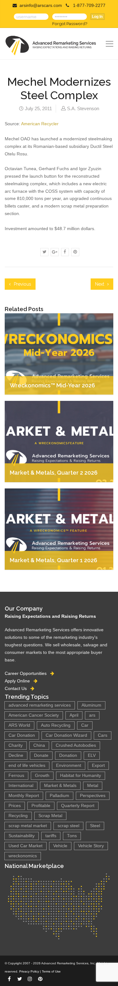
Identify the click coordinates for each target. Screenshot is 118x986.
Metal (92, 785)
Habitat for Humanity (80, 775)
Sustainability (21, 835)
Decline (15, 755)
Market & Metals (60, 785)
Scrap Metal (50, 815)
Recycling (18, 815)
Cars (102, 735)
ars (92, 715)
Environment (68, 765)
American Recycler (40, 123)
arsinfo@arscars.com (41, 5)
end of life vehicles (26, 765)
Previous (22, 284)
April (74, 715)
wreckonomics (22, 856)
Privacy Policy (29, 971)
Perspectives (92, 795)
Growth (42, 775)
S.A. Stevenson (83, 108)
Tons (72, 835)
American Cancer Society (33, 715)
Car (84, 725)
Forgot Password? (69, 23)
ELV (92, 755)
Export (98, 765)
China (39, 745)
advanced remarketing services (39, 705)
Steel (95, 825)
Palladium (59, 795)
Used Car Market (25, 845)
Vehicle (60, 845)
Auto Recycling (55, 725)
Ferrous (16, 775)
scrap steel (68, 825)
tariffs (50, 835)
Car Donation (21, 735)
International (20, 785)
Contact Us (18, 688)
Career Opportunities (27, 673)
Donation (68, 755)
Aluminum (91, 705)
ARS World (19, 725)
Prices (14, 805)
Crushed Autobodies (76, 745)
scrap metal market (27, 825)
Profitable (40, 805)
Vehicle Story (91, 845)
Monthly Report (23, 795)
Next (100, 284)
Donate (41, 755)
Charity (15, 745)
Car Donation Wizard (66, 735)
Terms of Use (51, 971)
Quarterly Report (77, 805)
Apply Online (19, 680)
